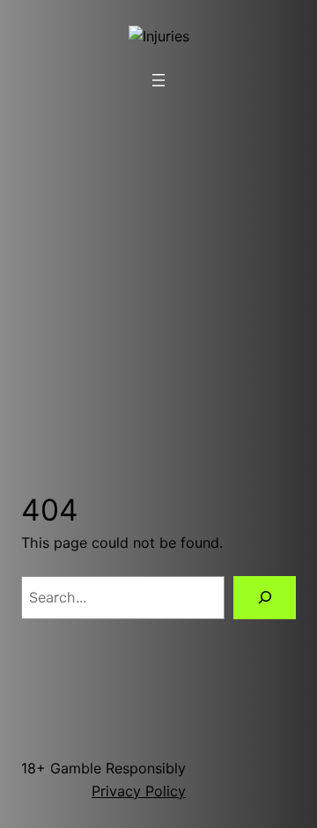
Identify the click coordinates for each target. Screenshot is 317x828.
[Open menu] (158, 80)
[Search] (264, 597)
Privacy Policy (139, 791)
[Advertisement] (158, 270)
